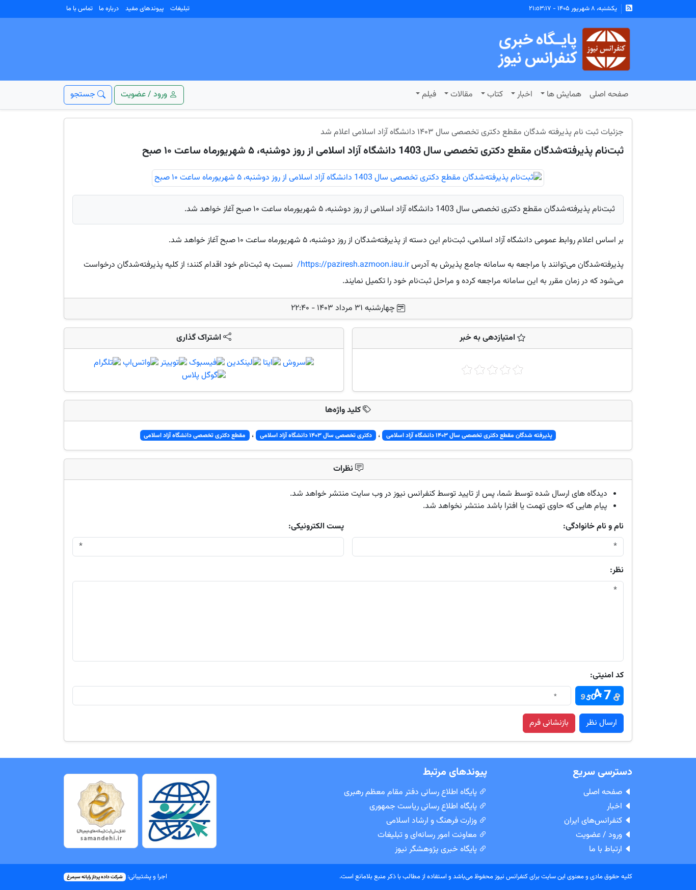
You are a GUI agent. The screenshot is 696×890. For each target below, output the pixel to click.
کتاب (495, 94)
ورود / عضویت (600, 835)
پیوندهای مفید (144, 9)
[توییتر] (173, 363)
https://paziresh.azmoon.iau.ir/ (353, 265)
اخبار (524, 94)
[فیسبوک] (207, 363)
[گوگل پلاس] (204, 376)
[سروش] (298, 363)
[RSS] (629, 9)
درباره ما (109, 9)
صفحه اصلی (609, 94)
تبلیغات (180, 9)
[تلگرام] (107, 363)
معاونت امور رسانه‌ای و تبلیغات (428, 835)
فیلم (429, 94)
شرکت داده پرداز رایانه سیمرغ (95, 877)
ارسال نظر (601, 723)
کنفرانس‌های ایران (594, 821)
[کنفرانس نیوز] (562, 49)
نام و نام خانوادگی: (593, 527)
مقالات (461, 94)
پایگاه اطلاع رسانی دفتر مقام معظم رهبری (411, 792)
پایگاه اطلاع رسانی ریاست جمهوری (424, 806)
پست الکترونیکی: (316, 527)
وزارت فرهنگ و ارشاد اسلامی (432, 821)
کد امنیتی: (607, 676)
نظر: (617, 571)
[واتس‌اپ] (140, 363)
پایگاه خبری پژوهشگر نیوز (437, 849)
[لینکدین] (244, 363)
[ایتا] (272, 363)
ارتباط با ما (606, 849)
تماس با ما (79, 9)
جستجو (83, 94)
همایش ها (564, 94)
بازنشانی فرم (549, 723)
